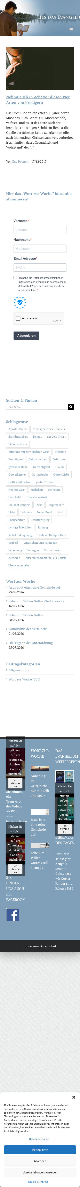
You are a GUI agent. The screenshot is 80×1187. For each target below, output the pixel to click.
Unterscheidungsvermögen (40, 542)
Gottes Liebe (61, 474)
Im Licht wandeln (19, 505)
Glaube (59, 467)
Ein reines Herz (17, 444)
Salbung (43, 527)
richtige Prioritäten (20, 527)
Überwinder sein (18, 565)
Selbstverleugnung (20, 535)
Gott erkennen (17, 474)
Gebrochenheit (38, 459)
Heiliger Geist (16, 490)
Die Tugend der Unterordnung (31, 642)
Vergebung (15, 550)
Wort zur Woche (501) (24, 679)
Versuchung (51, 550)
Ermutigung (15, 459)
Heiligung (54, 490)
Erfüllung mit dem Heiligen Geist (28, 452)
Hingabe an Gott (36, 497)
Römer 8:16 (64, 888)
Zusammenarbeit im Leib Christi (45, 558)
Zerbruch (14, 558)
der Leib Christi (56, 436)
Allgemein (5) (19, 670)
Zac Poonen (20, 161)
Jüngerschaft (56, 505)
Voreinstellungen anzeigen (40, 1172)
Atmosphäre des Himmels (49, 429)
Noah (60, 512)
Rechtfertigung (40, 520)
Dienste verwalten (39, 1138)
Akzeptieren (40, 1150)
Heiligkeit (37, 490)
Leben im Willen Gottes (26, 615)
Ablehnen (40, 1161)
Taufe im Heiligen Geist (52, 535)
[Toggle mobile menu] (72, 29)
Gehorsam (59, 459)
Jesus (39, 505)
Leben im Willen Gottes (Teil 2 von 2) (36, 601)
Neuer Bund (44, 512)
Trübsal (13, 542)
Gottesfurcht (40, 474)
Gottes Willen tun (19, 482)
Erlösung (60, 452)
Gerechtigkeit (41, 467)
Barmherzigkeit (18, 436)
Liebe (11, 512)
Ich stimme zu (15, 783)
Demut (37, 436)
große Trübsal (45, 482)
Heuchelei (14, 497)
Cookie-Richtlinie (38, 1181)
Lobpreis (26, 512)
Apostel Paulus (17, 429)
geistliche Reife (18, 467)
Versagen (33, 550)
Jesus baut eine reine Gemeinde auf (34, 587)
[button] (74, 1097)
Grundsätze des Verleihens (28, 629)
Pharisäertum (16, 520)
